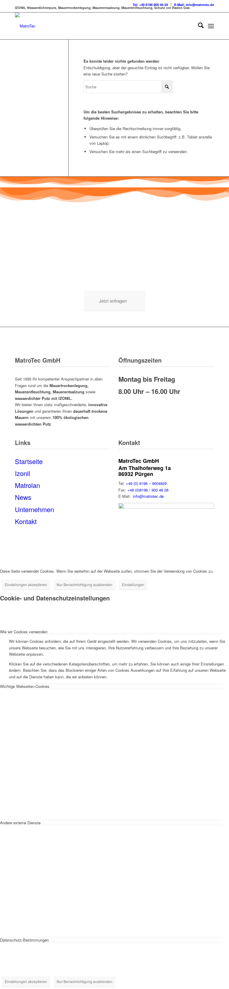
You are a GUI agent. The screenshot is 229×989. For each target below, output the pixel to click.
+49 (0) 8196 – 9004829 (146, 483)
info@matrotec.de (148, 496)
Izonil (22, 473)
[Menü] (211, 26)
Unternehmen (34, 509)
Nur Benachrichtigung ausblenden (84, 584)
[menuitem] (150, 4)
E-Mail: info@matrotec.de (194, 4)
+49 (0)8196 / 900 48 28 (147, 490)
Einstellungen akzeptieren (26, 584)
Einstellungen (133, 584)
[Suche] (198, 26)
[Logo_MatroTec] (25, 26)
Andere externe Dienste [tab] (20, 822)
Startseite (29, 461)
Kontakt (26, 521)
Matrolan (27, 485)
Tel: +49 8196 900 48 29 (150, 4)
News (23, 497)
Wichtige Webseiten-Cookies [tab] (24, 686)
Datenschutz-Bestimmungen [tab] (24, 940)
